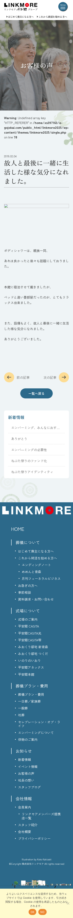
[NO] (68, 903)
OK (32, 912)
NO (42, 912)
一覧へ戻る (36, 393)
